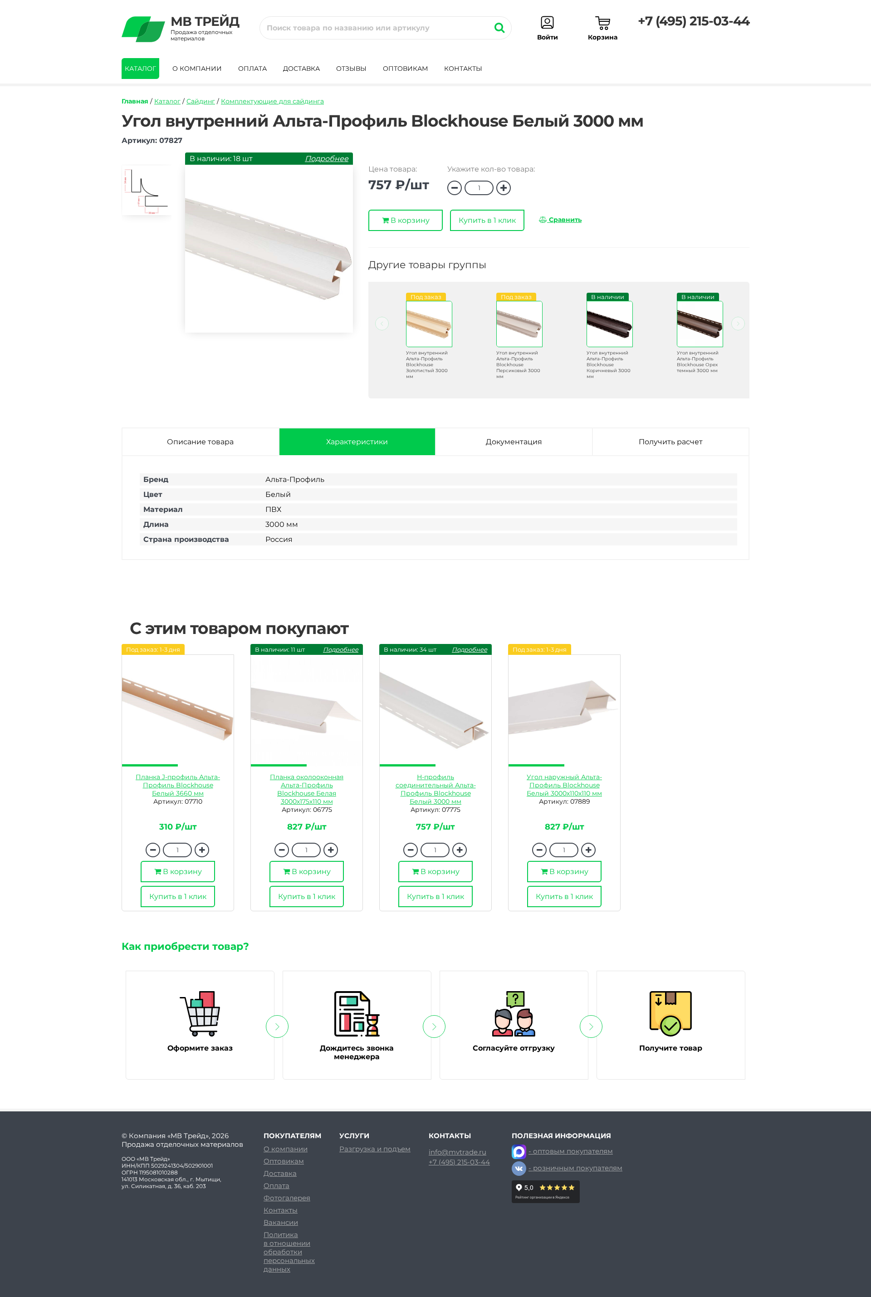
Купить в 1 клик (487, 220)
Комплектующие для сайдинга (272, 101)
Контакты (463, 68)
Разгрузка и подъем (375, 1149)
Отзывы (351, 68)
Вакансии (281, 1222)
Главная (135, 101)
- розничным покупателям (575, 1168)
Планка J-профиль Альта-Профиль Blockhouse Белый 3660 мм (178, 785)
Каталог (140, 68)
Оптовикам (405, 68)
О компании (197, 68)
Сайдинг (200, 101)
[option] (146, 194)
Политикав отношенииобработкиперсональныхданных (289, 1251)
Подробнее (326, 158)
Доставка (301, 68)
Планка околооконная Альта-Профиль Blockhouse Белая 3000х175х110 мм (306, 789)
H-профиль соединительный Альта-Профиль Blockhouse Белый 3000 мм (436, 789)
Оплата (252, 68)
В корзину (409, 220)
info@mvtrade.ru (457, 1152)
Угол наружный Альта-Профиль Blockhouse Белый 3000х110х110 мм (564, 785)
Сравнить (564, 220)
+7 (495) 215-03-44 (693, 21)
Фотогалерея (287, 1198)
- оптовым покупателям (570, 1151)
